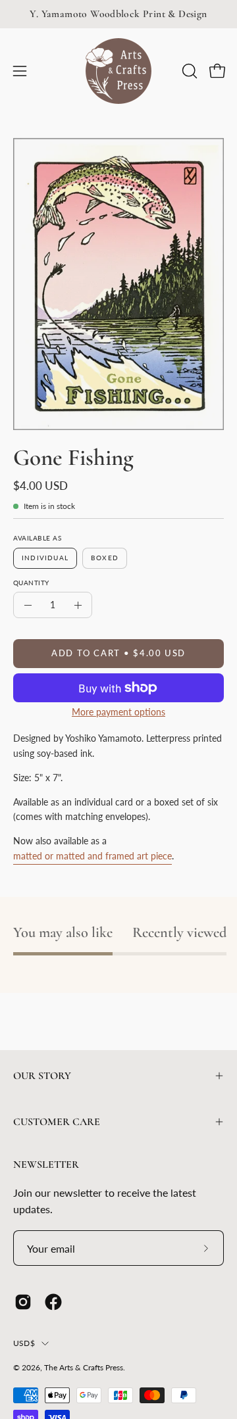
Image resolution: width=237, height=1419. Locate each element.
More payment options (118, 712)
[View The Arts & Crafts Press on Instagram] (23, 1302)
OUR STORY (42, 1075)
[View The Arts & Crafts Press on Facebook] (53, 1302)
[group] (118, 14)
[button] (188, 71)
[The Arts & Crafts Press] (118, 71)
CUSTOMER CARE (56, 1121)
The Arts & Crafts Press (83, 1367)
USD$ (24, 1343)
